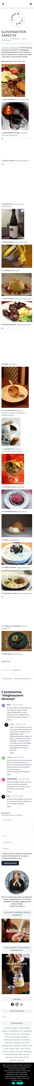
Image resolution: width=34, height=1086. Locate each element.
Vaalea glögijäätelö (22, 161)
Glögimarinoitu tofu (24, 324)
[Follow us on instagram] (17, 1004)
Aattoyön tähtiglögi (22, 99)
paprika (12, 1048)
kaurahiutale (14, 1037)
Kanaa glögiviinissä (25, 593)
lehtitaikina (17, 1043)
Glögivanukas (22, 511)
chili (21, 1031)
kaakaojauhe (25, 1034)
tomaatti (13, 1060)
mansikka (17, 1045)
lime (23, 1043)
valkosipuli (20, 1060)
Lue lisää (19, 1083)
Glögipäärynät (14, 540)
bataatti (5, 1031)
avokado (14, 1028)
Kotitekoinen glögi (20, 242)
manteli (24, 1045)
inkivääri (13, 1034)
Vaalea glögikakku (23, 567)
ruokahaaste (16, 670)
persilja (27, 1048)
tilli (24, 1057)
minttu (29, 1045)
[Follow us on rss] (21, 1004)
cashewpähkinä (13, 1031)
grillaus (6, 1034)
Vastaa (9, 720)
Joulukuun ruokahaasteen (11, 48)
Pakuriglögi (16, 270)
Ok (13, 1083)
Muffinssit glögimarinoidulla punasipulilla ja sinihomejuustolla (13, 412)
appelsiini (7, 1028)
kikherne (17, 1040)
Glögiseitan (13, 364)
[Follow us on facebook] (12, 1004)
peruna (5, 1051)
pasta (22, 1048)
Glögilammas (17, 654)
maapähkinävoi (7, 1045)
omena (6, 1048)
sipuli (21, 1054)
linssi (27, 1043)
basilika (27, 1028)
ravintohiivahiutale (11, 1054)
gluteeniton (28, 1031)
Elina (12, 724)
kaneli (7, 1037)
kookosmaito (25, 1040)
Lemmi (9, 757)
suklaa (15, 1057)
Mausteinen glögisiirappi (23, 299)
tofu (27, 1057)
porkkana (11, 1051)
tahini (21, 1057)
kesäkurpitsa (8, 1040)
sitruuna (26, 1054)
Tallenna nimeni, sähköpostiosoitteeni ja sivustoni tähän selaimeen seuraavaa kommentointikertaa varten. (17, 856)
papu (18, 1048)
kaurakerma (24, 1037)
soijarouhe (8, 1057)
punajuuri (19, 1051)
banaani (21, 1028)
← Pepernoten (7, 678)
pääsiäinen (28, 1051)
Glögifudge (20, 487)
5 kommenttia (15, 38)
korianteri (8, 1043)
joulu (18, 1034)
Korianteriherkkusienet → (23, 678)
